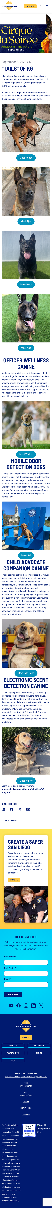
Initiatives (39, 1045)
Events (39, 1053)
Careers (26, 1101)
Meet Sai (26, 555)
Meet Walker (26, 454)
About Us (13, 1045)
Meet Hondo (26, 157)
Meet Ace (26, 348)
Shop (13, 1061)
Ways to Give (13, 1053)
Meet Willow (26, 780)
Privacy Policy (26, 1108)
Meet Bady (26, 284)
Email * (7, 979)
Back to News (11, 821)
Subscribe (13, 994)
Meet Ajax (26, 221)
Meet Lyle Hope (26, 673)
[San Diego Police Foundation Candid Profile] (43, 1130)
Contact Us (26, 1114)
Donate (30, 6)
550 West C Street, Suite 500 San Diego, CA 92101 (26, 1077)
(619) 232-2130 (26, 1086)
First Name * (10, 956)
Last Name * (10, 968)
